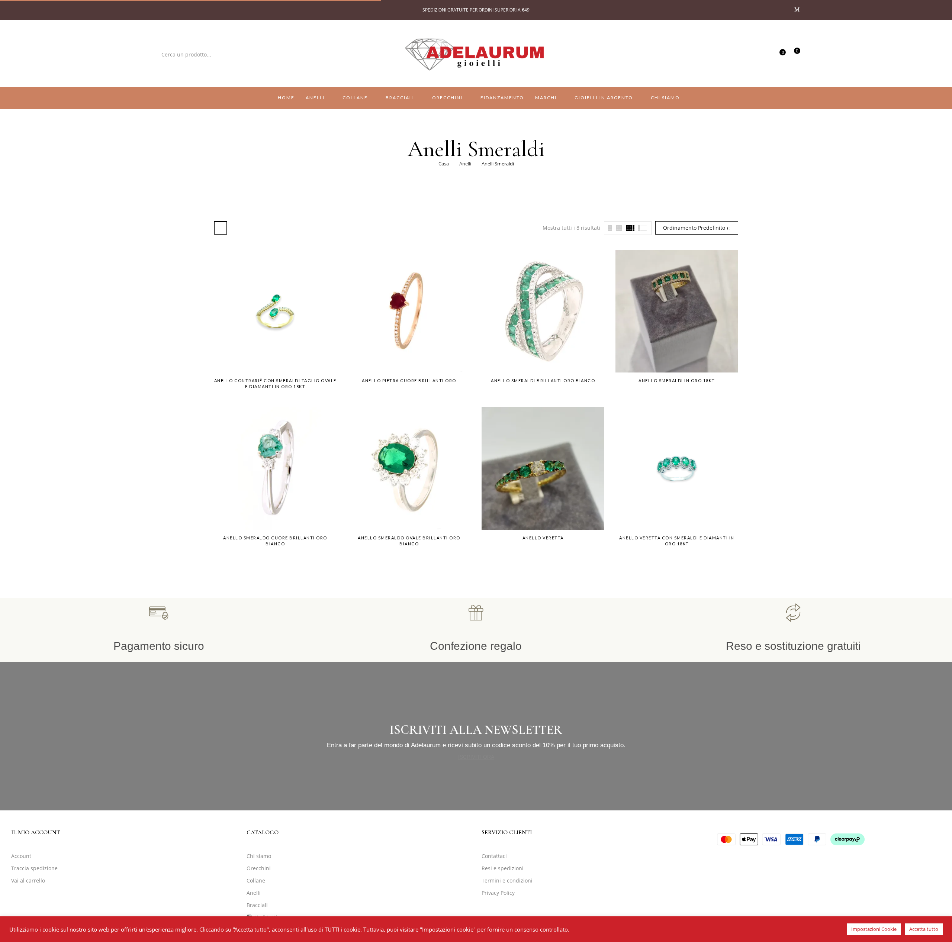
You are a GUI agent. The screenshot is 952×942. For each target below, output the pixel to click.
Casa (443, 163)
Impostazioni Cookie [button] (874, 929)
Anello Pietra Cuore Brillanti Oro (409, 380)
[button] (794, 54)
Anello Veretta (543, 537)
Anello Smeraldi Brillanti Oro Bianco (543, 380)
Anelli (465, 163)
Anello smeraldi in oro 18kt (677, 380)
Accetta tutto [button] (923, 929)
